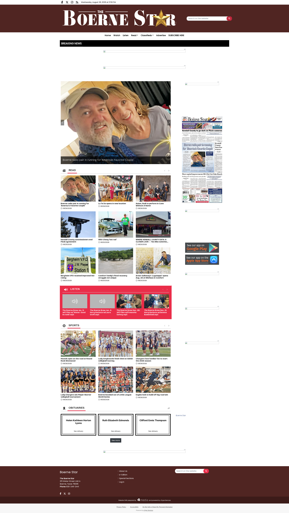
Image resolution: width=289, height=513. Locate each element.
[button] (169, 408)
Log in (121, 482)
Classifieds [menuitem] (146, 35)
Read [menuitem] (133, 35)
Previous (62, 122)
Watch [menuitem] (116, 35)
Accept (280, 509)
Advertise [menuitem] (161, 35)
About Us (123, 471)
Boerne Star (181, 415)
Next (169, 122)
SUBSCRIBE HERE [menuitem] (176, 35)
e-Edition (123, 474)
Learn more (268, 509)
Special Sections (126, 478)
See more (116, 440)
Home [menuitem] (108, 35)
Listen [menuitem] (125, 35)
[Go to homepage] (120, 18)
